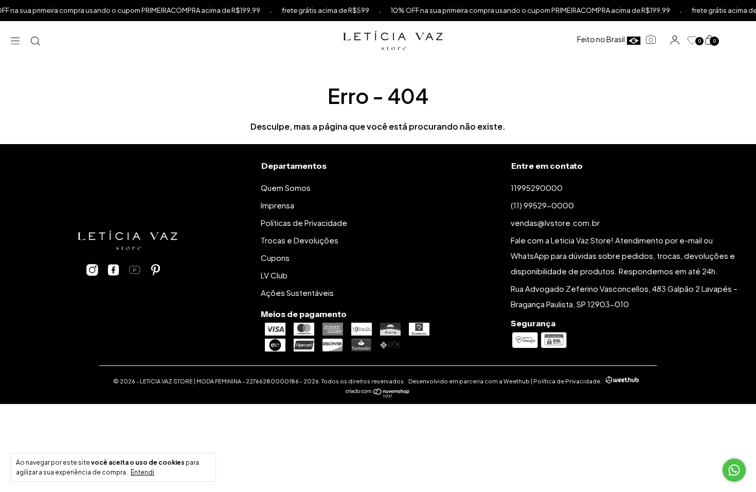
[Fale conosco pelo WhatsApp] (734, 470)
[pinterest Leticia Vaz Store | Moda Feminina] (155, 270)
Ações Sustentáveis (297, 292)
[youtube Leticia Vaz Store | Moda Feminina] (134, 270)
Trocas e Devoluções (299, 240)
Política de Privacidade (566, 381)
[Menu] (17, 40)
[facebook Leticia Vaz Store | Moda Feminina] (113, 270)
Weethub (516, 381)
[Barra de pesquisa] (36, 40)
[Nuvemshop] (378, 394)
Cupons (275, 257)
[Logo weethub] (622, 381)
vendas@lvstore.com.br (555, 222)
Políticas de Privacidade (304, 222)
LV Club (274, 275)
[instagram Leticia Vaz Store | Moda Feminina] (92, 270)
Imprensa (277, 205)
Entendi (142, 472)
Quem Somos (286, 187)
